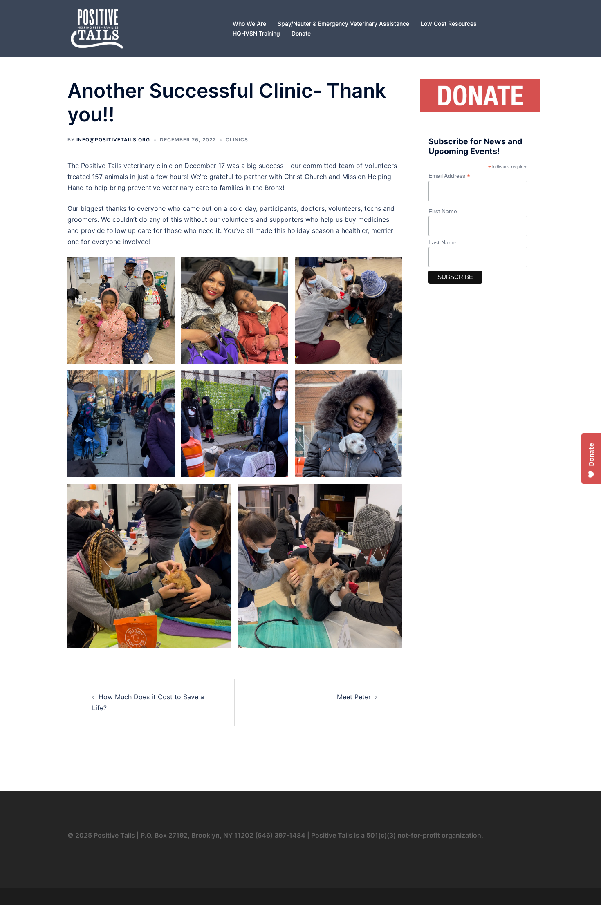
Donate (301, 33)
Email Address (449, 176)
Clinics (237, 139)
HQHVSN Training (256, 33)
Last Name (442, 242)
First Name (442, 211)
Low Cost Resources (449, 23)
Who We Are (249, 23)
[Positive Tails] (96, 28)
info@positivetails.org (113, 139)
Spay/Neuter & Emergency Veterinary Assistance (343, 23)
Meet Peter (354, 697)
